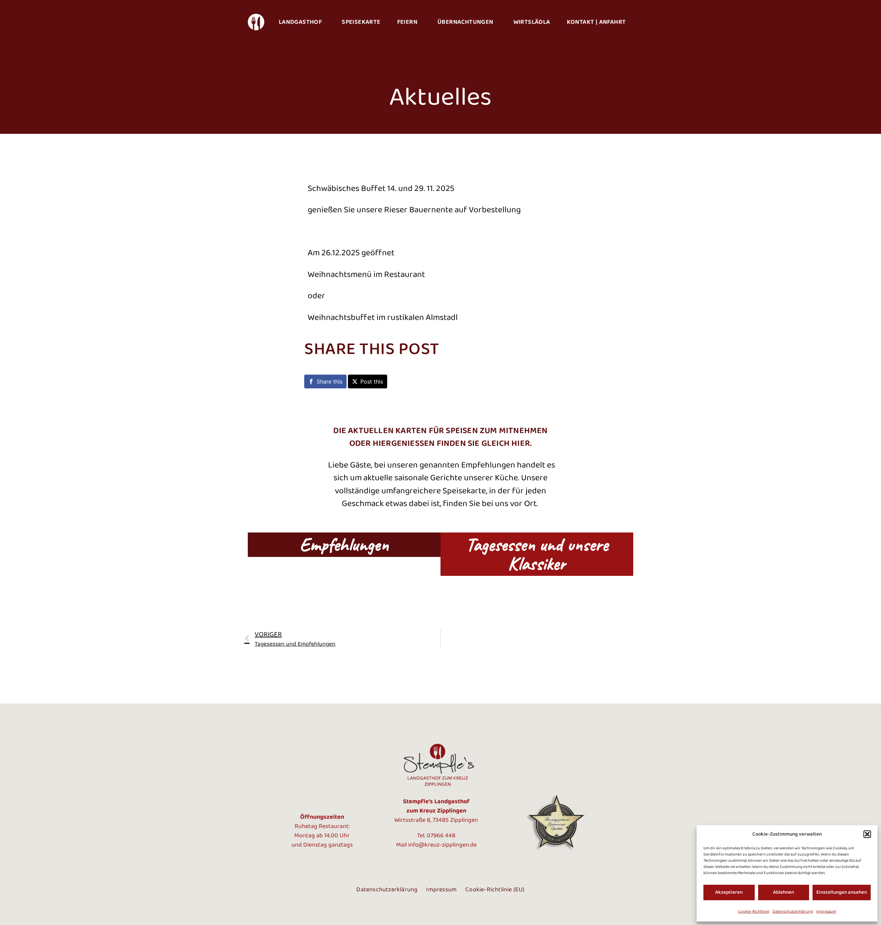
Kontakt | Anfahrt (596, 22)
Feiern (407, 22)
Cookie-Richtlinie (753, 911)
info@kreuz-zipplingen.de (442, 845)
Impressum (826, 911)
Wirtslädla (531, 22)
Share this (329, 381)
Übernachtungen (465, 22)
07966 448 (441, 835)
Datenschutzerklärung (793, 911)
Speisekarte (361, 22)
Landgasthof (300, 22)
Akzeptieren (729, 892)
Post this (371, 381)
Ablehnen (783, 892)
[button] (867, 834)
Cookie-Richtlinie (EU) (494, 889)
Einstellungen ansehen (841, 892)
